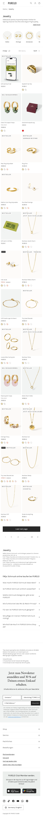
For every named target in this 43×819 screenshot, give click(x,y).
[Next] (37, 537)
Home (5, 9)
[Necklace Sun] (32, 421)
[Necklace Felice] (32, 342)
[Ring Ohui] (32, 148)
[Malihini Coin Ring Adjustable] (11, 187)
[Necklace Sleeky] (32, 460)
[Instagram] (4, 801)
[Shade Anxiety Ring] (32, 499)
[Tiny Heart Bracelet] (32, 303)
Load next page (21, 529)
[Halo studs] (11, 264)
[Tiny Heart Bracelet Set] (11, 460)
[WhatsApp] (22, 801)
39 (32, 537)
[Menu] (3, 3)
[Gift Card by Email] (11, 69)
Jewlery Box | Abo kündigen (12, 765)
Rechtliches (7, 741)
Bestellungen (8, 747)
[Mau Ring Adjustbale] (11, 148)
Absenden (35, 703)
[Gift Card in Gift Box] (11, 226)
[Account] (35, 3)
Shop (5, 729)
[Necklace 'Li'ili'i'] (11, 499)
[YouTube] (18, 801)
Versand (6, 758)
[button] (31, 3)
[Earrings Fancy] (11, 421)
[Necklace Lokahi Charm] (32, 226)
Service (5, 735)
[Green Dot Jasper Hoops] (11, 107)
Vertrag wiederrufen (10, 761)
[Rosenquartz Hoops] (11, 381)
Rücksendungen (8, 754)
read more (36, 25)
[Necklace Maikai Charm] (32, 264)
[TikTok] (8, 801)
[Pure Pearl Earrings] (32, 187)
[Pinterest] (27, 801)
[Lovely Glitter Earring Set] (11, 342)
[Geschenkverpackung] (32, 107)
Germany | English (15, 807)
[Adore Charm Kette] (32, 381)
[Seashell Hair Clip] (32, 69)
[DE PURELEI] (12, 3)
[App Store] (14, 791)
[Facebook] (13, 801)
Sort (35, 51)
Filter (5, 51)
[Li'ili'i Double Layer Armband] (11, 303)
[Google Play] (29, 791)
